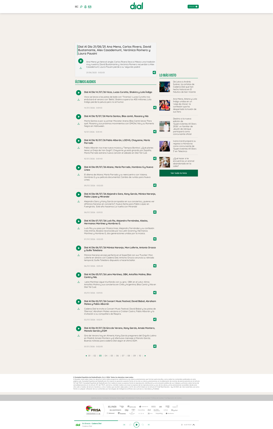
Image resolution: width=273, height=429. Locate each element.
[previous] (86, 355)
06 (117, 355)
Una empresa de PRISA (93, 408)
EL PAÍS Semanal (157, 410)
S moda (150, 413)
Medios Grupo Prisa (93, 413)
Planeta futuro (165, 410)
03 (100, 355)
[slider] (136, 420)
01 (89, 355)
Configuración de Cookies (173, 398)
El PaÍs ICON (141, 413)
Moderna (121, 413)
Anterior (124, 425)
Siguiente (149, 425)
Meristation (169, 413)
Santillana (132, 406)
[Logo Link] (136, 5)
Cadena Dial (149, 410)
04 (106, 355)
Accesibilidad (130, 398)
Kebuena (172, 410)
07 (123, 355)
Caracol (174, 406)
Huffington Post (115, 410)
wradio (133, 410)
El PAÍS (112, 406)
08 (129, 355)
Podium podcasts (132, 413)
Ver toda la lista (179, 173)
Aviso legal (121, 398)
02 (95, 355)
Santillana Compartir (143, 406)
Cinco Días (141, 410)
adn (166, 406)
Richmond (111, 413)
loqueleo (159, 413)
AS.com (160, 406)
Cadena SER (153, 406)
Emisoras (113, 398)
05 (112, 355)
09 (134, 355)
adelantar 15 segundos (143, 425)
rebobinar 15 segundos (130, 425)
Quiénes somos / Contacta (100, 398)
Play (136, 425)
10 (140, 355)
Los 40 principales (122, 406)
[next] (145, 355)
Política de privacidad (143, 398)
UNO (127, 410)
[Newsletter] (90, 7)
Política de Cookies (157, 398)
